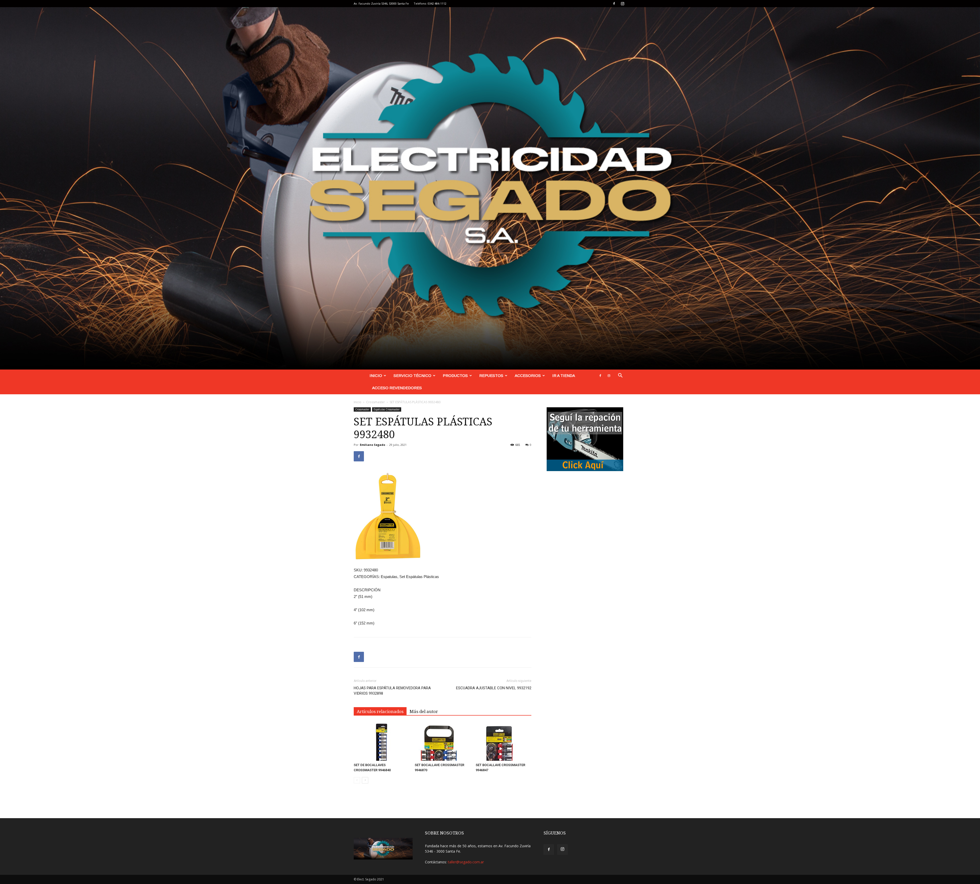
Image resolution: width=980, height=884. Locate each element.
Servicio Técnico (412, 375)
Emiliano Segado (372, 445)
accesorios (528, 375)
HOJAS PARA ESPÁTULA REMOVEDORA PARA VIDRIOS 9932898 (392, 691)
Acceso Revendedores (397, 388)
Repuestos (491, 375)
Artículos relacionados (380, 711)
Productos (455, 375)
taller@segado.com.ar (466, 862)
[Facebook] (614, 3)
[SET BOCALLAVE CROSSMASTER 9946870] (442, 741)
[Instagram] (622, 3)
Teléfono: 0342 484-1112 (430, 3)
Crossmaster (375, 402)
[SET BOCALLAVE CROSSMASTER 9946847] (503, 741)
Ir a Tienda (563, 375)
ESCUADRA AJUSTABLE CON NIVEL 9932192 (493, 688)
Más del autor (424, 711)
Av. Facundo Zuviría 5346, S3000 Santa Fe (381, 3)
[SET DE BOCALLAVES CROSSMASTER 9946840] (381, 741)
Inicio (376, 375)
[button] (620, 376)
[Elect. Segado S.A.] (490, 188)
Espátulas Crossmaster (387, 409)
